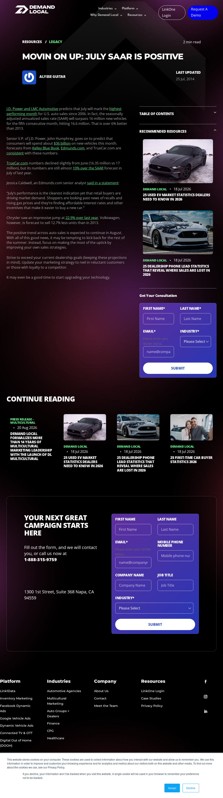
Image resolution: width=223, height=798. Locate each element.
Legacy (55, 41)
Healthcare (55, 738)
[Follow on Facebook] (205, 681)
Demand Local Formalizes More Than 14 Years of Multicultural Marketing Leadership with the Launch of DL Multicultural (31, 446)
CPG (50, 731)
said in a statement (102, 183)
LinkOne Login (168, 12)
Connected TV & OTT (16, 733)
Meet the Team (106, 706)
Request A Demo (199, 12)
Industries (105, 8)
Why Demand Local (104, 15)
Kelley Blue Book (45, 148)
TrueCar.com (17, 163)
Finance (53, 723)
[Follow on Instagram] (205, 696)
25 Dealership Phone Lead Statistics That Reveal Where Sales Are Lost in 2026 (176, 270)
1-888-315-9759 (40, 559)
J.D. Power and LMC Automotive (32, 108)
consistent (15, 153)
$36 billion (62, 143)
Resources (135, 15)
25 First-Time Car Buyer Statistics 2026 (191, 459)
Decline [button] (190, 788)
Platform (128, 8)
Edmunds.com (72, 148)
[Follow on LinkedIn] (205, 711)
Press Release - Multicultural (22, 421)
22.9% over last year (82, 217)
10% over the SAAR (88, 168)
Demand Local (155, 189)
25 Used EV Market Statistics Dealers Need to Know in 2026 (176, 196)
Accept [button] (172, 788)
